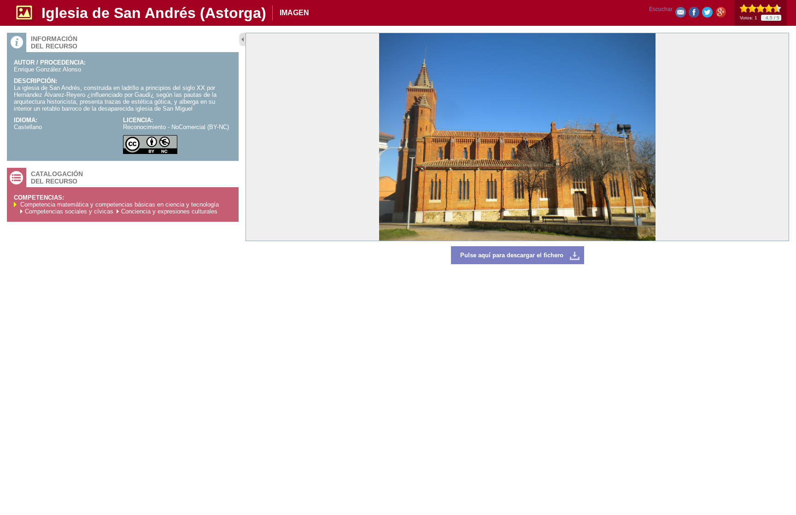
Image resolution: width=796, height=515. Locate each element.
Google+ (720, 14)
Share (694, 14)
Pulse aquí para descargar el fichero (511, 255)
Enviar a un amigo (680, 14)
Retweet (707, 14)
